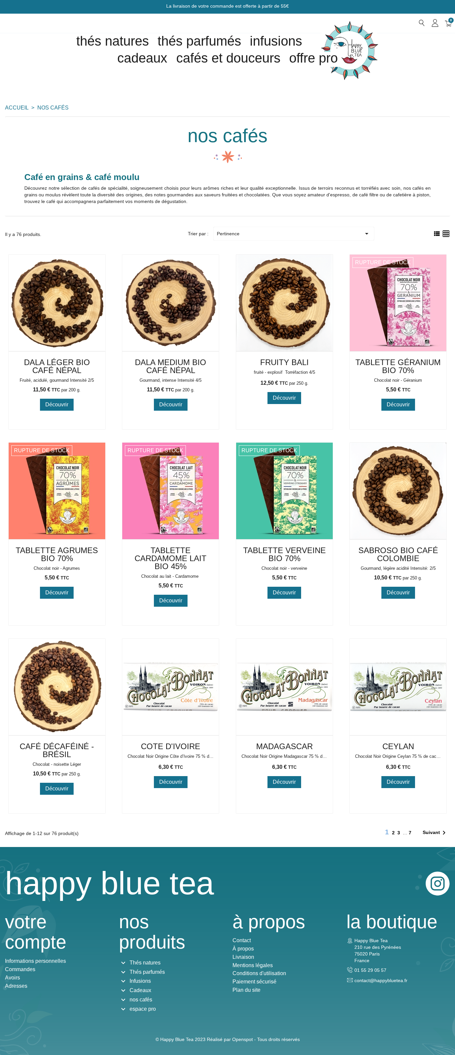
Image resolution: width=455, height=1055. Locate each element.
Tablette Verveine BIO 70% (284, 554)
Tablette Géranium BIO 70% (398, 366)
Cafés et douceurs (228, 58)
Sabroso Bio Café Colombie (398, 554)
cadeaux (142, 58)
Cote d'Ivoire (170, 746)
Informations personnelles (35, 961)
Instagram (438, 884)
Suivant (435, 833)
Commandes (20, 969)
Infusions (276, 41)
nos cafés (141, 999)
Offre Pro (313, 58)
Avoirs (12, 977)
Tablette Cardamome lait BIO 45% (171, 558)
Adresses (16, 986)
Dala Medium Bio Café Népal (170, 366)
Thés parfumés (199, 41)
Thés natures (112, 41)
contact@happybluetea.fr (380, 980)
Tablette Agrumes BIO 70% (57, 554)
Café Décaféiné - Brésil (57, 750)
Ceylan (398, 746)
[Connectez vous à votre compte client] (435, 23)
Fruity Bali (284, 362)
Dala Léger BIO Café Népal (57, 366)
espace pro (143, 1009)
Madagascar (284, 746)
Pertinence (294, 234)
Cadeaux (140, 990)
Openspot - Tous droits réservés (266, 1039)
